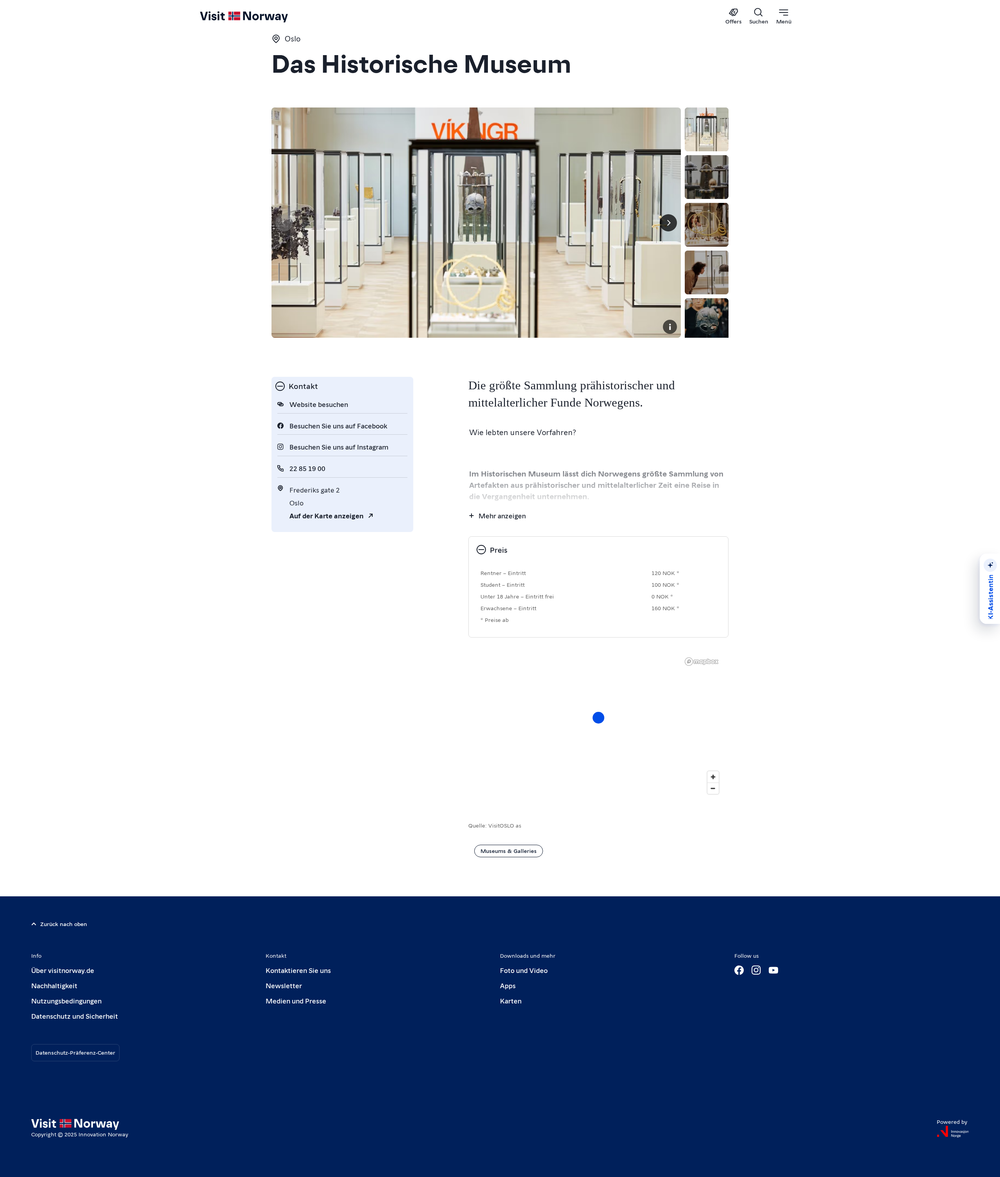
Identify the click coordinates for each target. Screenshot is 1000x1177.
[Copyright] (670, 327)
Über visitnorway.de (62, 970)
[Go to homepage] (257, 16)
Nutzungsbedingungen (66, 1000)
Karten (510, 1000)
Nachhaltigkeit (54, 985)
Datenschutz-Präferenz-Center (75, 1052)
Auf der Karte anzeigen (326, 515)
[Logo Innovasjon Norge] (953, 1132)
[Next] (668, 222)
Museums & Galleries (508, 850)
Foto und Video (524, 970)
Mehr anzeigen (502, 515)
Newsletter (284, 985)
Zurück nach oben (63, 923)
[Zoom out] (713, 788)
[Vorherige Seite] (284, 222)
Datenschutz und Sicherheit (74, 1015)
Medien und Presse (296, 1000)
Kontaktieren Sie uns (298, 970)
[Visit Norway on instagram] (756, 970)
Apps (508, 985)
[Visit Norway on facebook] (739, 970)
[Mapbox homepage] (701, 661)
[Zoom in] (713, 777)
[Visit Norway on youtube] (773, 970)
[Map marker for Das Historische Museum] (598, 718)
